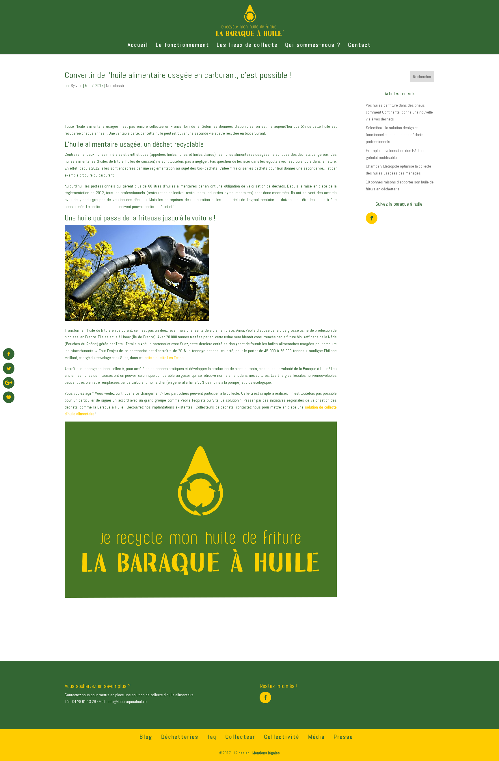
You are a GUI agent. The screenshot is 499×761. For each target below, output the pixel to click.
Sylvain (76, 85)
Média (316, 736)
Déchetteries (180, 736)
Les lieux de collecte (247, 46)
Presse (343, 736)
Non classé (115, 85)
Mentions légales (266, 753)
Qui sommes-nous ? (313, 46)
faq (212, 736)
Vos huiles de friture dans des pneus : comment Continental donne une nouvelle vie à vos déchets (399, 112)
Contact (359, 46)
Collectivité (281, 736)
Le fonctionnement (182, 46)
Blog (145, 736)
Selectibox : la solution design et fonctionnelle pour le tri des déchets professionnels (394, 134)
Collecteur (240, 736)
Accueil (138, 46)
